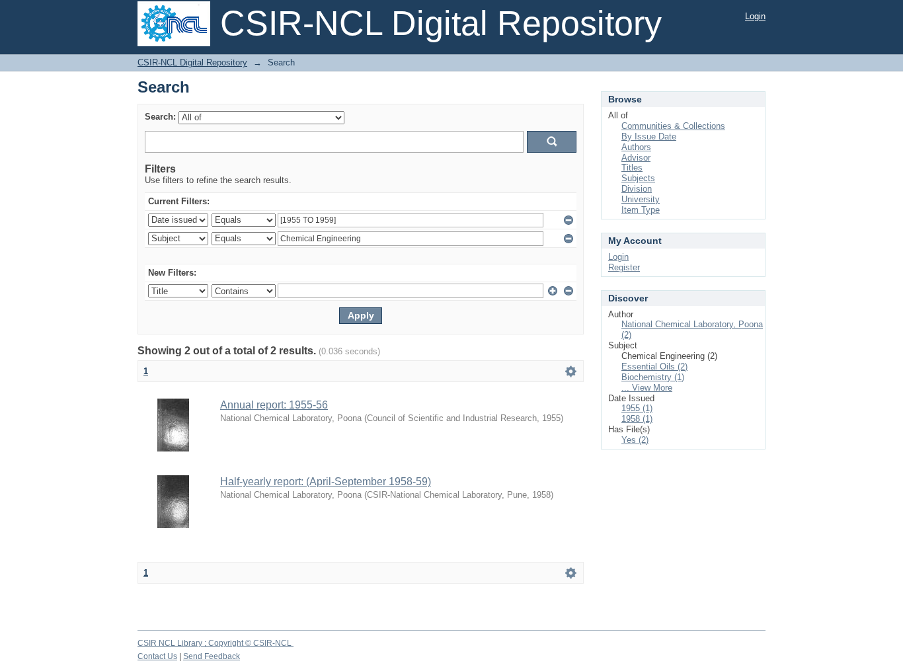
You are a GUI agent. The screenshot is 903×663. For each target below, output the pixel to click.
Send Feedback (211, 656)
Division (636, 189)
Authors (636, 147)
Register (624, 267)
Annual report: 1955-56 (274, 404)
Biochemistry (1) (652, 377)
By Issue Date (648, 136)
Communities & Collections (673, 126)
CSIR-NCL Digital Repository (192, 62)
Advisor (635, 158)
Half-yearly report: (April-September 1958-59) (325, 481)
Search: (160, 117)
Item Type (640, 210)
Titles (632, 168)
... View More (646, 388)
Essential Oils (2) (654, 366)
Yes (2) (634, 440)
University (640, 199)
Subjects (638, 178)
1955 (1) (636, 408)
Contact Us (157, 656)
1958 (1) (636, 419)
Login (755, 16)
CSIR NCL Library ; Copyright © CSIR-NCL (215, 643)
